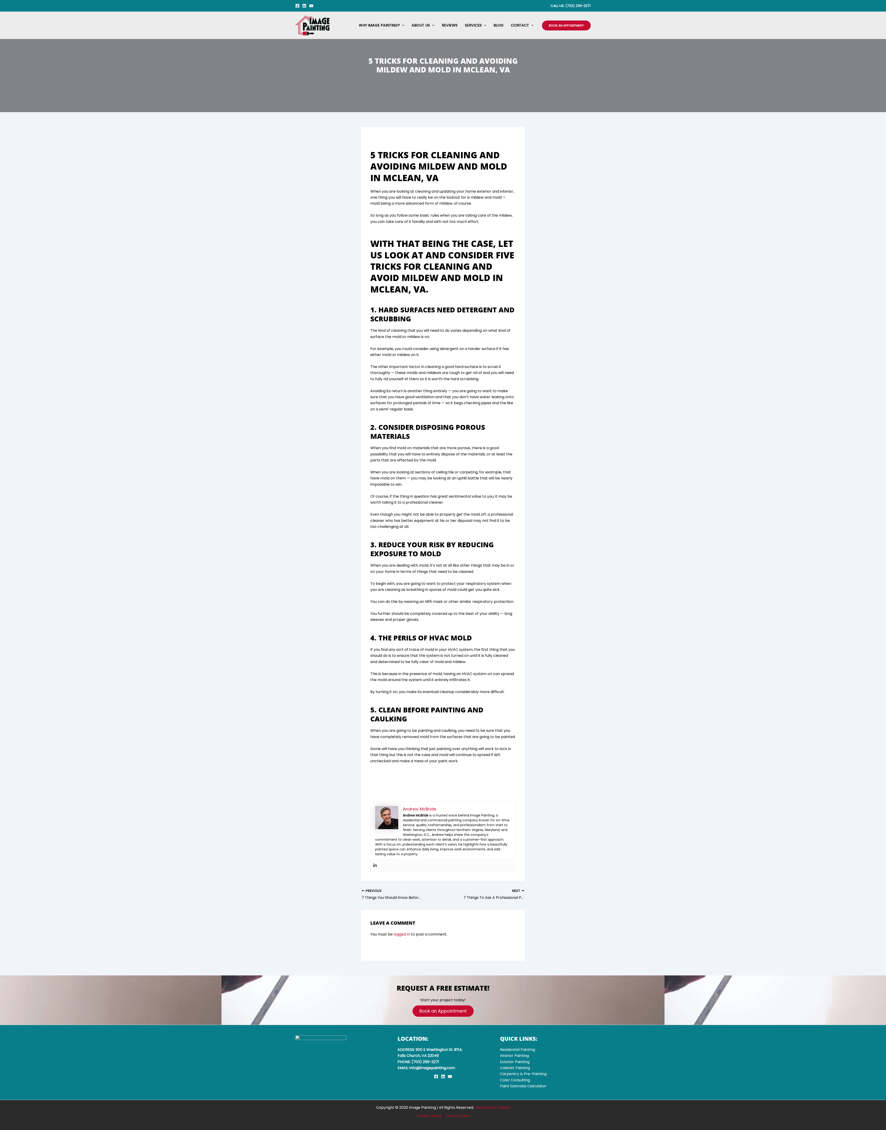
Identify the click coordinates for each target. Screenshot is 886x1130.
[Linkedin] (304, 6)
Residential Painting (517, 1049)
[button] (402, 25)
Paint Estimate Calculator (523, 1086)
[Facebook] (297, 6)
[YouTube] (311, 6)
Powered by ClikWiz (492, 1107)
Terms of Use (457, 1115)
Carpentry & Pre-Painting (523, 1073)
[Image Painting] (312, 25)
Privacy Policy (429, 1115)
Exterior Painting (515, 1061)
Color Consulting (515, 1080)
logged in (402, 934)
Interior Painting (514, 1055)
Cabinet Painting (515, 1067)
